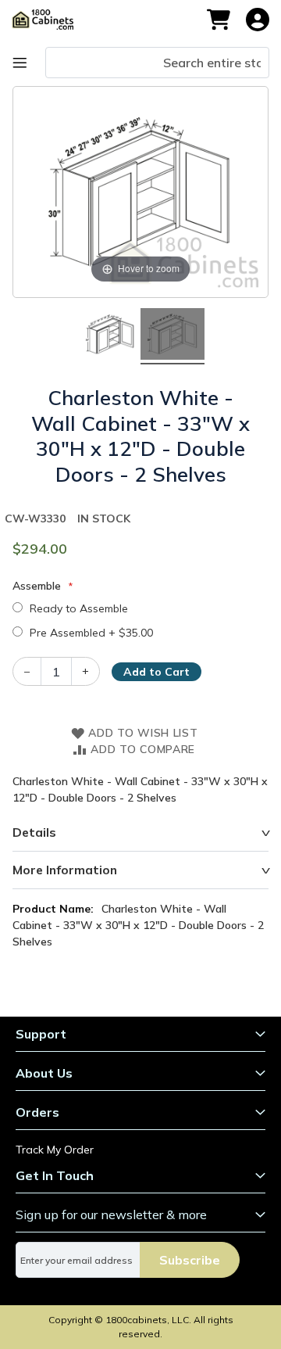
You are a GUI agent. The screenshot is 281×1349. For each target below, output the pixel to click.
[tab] (140, 833)
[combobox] (157, 62)
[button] (257, 19)
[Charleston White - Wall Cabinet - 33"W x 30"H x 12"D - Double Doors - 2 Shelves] (108, 336)
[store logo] (50, 19)
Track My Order (55, 1150)
